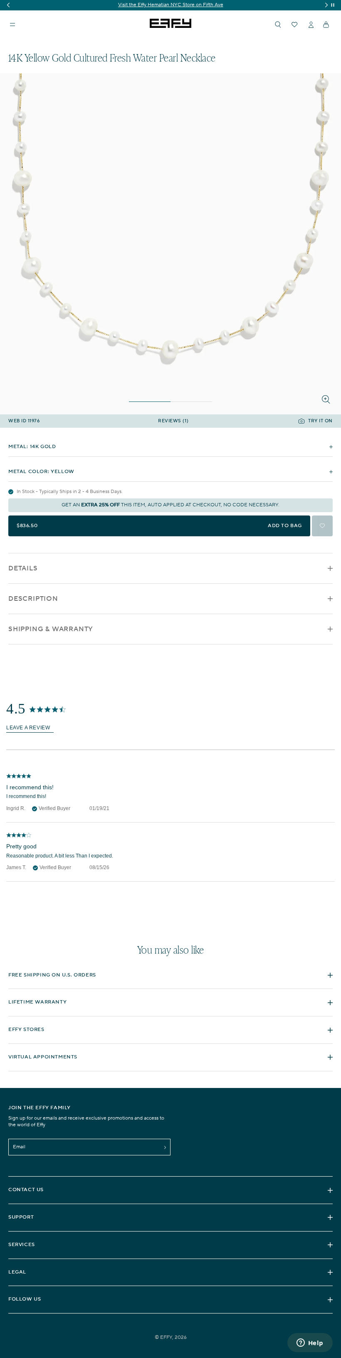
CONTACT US (26, 1190)
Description (33, 599)
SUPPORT (21, 1217)
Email (19, 1147)
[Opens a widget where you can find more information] (310, 1343)
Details (23, 568)
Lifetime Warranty (37, 1002)
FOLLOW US (24, 1299)
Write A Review (30, 728)
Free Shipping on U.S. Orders (52, 975)
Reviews (173, 421)
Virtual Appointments (42, 1057)
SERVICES (21, 1245)
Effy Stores (26, 1029)
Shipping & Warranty (50, 629)
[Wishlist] (294, 24)
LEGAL (17, 1272)
